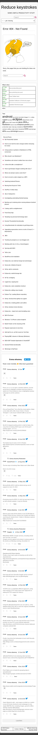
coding (32, 117)
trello (26, 129)
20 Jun (20, 369)
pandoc (27, 124)
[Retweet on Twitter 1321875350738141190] (7, 565)
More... (4, 108)
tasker (16, 129)
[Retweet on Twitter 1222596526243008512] (7, 629)
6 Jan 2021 (21, 510)
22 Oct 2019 (21, 699)
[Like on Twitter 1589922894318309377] (11, 416)
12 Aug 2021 (21, 462)
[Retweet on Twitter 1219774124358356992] (7, 661)
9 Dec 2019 (21, 666)
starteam (4, 129)
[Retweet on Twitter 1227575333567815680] (7, 595)
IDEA (17, 122)
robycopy (14, 127)
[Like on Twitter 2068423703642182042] (11, 378)
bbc (17, 117)
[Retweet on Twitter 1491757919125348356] (7, 433)
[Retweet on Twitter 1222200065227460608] (7, 646)
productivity (5, 127)
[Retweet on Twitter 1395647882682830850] (7, 504)
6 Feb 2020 (21, 601)
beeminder (21, 117)
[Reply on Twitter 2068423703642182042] (4, 378)
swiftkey (9, 129)
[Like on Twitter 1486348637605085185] (11, 453)
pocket (32, 124)
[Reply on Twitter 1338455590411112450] (4, 544)
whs (4, 131)
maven (12, 124)
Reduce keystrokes (19, 7)
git (3, 122)
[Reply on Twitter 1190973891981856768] (4, 693)
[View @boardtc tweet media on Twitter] (4, 373)
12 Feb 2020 (21, 585)
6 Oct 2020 (21, 571)
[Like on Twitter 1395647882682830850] (11, 504)
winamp (8, 131)
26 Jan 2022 (21, 439)
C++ (29, 117)
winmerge (14, 131)
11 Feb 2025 (21, 384)
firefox (28, 120)
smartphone (20, 127)
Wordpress (21, 131)
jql (27, 122)
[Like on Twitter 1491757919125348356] (11, 433)
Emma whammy (12, 369)
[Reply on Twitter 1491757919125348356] (4, 433)
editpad (24, 120)
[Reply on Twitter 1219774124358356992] (4, 661)
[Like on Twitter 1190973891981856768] (11, 693)
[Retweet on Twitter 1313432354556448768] (7, 579)
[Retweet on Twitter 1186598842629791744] (7, 714)
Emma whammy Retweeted (17, 458)
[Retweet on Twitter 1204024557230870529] (7, 676)
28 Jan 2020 (21, 634)
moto (15, 124)
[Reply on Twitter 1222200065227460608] (4, 646)
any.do (14, 117)
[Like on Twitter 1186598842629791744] (11, 714)
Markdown (6, 124)
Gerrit (31, 120)
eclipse (17, 119)
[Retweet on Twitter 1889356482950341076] (7, 400)
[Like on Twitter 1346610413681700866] (11, 523)
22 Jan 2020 (21, 652)
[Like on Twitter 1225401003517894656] (11, 611)
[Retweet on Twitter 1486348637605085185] (7, 453)
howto (13, 122)
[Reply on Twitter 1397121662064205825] (4, 490)
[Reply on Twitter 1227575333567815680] (4, 595)
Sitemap (21, 729)
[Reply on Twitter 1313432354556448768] (4, 579)
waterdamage (32, 129)
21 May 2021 (22, 496)
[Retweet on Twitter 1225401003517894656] (7, 611)
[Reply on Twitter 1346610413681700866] (4, 523)
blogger (26, 117)
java (20, 122)
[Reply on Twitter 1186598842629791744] (4, 714)
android (7, 116)
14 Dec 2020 (19, 532)
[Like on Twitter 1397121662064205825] (11, 490)
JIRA (25, 122)
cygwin (5, 120)
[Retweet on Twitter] (8, 458)
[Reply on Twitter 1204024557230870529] (4, 676)
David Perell (11, 462)
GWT (10, 122)
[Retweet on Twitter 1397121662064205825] (7, 490)
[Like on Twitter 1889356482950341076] (11, 400)
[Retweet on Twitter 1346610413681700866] (7, 523)
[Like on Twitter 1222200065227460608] (11, 646)
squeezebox (28, 127)
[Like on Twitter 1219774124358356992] (11, 661)
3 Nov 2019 (21, 682)
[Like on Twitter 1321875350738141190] (11, 565)
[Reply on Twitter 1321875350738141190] (4, 565)
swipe (13, 129)
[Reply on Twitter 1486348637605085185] (4, 453)
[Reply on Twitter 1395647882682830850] (4, 504)
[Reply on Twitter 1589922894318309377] (4, 416)
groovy (7, 122)
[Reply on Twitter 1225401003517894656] (4, 611)
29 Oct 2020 (21, 549)
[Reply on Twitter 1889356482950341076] (4, 400)
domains (10, 120)
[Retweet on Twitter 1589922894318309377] (7, 416)
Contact (16, 729)
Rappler (9, 532)
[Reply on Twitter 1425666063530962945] (4, 476)
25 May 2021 (22, 481)
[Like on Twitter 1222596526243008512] (11, 629)
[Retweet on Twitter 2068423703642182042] (7, 378)
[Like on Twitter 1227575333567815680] (11, 595)
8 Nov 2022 (21, 405)
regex (10, 127)
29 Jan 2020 (21, 617)
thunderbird (21, 129)
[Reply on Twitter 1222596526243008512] (4, 629)
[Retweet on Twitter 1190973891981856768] (7, 693)
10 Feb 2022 (21, 421)
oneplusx (20, 124)
